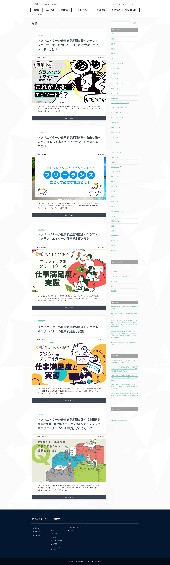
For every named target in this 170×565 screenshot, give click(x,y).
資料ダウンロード (117, 240)
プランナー (115, 157)
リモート (114, 176)
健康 (113, 181)
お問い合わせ (112, 4)
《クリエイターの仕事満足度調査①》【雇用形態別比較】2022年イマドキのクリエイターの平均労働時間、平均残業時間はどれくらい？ (124, 369)
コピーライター (116, 113)
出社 (113, 191)
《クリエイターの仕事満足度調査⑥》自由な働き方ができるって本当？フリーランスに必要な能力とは (69, 142)
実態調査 (64, 10)
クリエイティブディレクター (120, 103)
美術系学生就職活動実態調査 (119, 420)
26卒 (113, 53)
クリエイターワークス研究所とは (124, 10)
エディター (115, 93)
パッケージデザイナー (118, 142)
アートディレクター (117, 83)
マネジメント (115, 162)
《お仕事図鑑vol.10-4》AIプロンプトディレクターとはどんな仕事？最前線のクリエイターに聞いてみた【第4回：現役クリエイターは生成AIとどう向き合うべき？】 (124, 323)
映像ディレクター (117, 221)
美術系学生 (115, 235)
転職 (113, 250)
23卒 (113, 44)
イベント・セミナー (82, 10)
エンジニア (115, 98)
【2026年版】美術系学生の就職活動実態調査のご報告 (124, 314)
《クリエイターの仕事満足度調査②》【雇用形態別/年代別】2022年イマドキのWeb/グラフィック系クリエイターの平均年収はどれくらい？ (69, 424)
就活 (113, 206)
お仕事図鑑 (101, 10)
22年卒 (114, 39)
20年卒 (114, 34)
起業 (113, 245)
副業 (113, 196)
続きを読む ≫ (69, 118)
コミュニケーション (118, 117)
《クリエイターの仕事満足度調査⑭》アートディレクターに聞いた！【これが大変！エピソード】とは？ (124, 378)
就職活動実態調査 (117, 211)
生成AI (113, 231)
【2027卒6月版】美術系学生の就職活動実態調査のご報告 (124, 307)
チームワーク (115, 132)
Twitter (72, 530)
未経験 (113, 226)
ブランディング (116, 152)
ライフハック (115, 171)
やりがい (114, 73)
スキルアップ (116, 127)
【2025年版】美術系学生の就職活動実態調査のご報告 (124, 343)
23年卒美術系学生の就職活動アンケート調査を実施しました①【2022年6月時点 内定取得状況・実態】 (124, 395)
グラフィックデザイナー (119, 108)
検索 (134, 23)
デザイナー (115, 137)
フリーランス (115, 147)
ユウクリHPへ (123, 4)
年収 (113, 216)
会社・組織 (50, 10)
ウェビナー (115, 88)
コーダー (114, 122)
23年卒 (114, 49)
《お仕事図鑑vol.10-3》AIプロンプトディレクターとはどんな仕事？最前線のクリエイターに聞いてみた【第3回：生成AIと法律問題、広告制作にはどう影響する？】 (124, 334)
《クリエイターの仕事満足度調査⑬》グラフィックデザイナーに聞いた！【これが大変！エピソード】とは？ (68, 45)
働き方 (36, 10)
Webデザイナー (116, 68)
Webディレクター (117, 63)
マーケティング (116, 167)
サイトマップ (133, 4)
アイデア (114, 78)
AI (112, 58)
